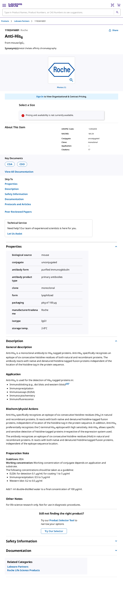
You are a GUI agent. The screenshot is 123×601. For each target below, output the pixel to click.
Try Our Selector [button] (54, 531)
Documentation (14, 199)
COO (22, 164)
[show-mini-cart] (119, 5)
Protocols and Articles (18, 204)
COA (9, 164)
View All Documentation (19, 171)
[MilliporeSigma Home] (15, 5)
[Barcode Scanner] (112, 5)
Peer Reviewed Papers (18, 211)
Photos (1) (61, 87)
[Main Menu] (4, 5)
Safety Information (16, 194)
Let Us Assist (14, 233)
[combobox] (61, 12)
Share (115, 30)
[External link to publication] (66, 384)
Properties (11, 183)
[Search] (117, 12)
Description (12, 189)
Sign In (39, 96)
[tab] (7, 21)
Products (5, 21)
